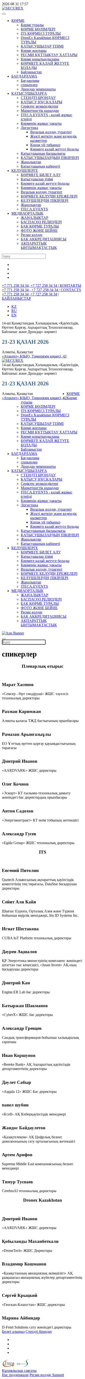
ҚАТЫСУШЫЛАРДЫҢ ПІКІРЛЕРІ (50, 158)
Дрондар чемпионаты (38, 89)
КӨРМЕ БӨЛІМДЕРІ (38, 29)
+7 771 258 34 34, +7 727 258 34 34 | (31, 286)
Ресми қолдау (31, 235)
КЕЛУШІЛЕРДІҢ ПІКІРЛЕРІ (44, 201)
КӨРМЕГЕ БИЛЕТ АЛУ (41, 175)
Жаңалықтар (31, 162)
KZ (14, 306)
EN (14, 315)
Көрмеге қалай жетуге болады (54, 149)
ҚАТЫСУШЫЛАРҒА (29, 93)
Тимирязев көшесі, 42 (49, 356)
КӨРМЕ (18, 21)
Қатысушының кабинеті (40, 166)
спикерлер (29, 85)
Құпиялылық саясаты (19, 1371)
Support (58, 1375)
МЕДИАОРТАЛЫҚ (27, 213)
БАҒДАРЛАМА (24, 76)
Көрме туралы (32, 25)
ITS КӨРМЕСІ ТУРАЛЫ (41, 33)
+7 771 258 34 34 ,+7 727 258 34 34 (29, 294)
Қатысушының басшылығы (43, 153)
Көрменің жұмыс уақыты (41, 123)
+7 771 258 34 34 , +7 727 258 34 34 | (31, 290)
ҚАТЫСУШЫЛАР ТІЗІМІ (42, 46)
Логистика (29, 128)
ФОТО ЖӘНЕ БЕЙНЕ (39, 231)
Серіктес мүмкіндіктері (39, 106)
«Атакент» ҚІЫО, (17, 356)
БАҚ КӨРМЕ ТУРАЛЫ (40, 226)
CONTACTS (71, 290)
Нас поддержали (15, 1375)
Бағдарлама (30, 81)
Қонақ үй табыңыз (45, 145)
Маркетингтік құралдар (40, 111)
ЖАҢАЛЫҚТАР (34, 218)
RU (14, 311)
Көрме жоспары (34, 51)
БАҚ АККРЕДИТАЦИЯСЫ (43, 239)
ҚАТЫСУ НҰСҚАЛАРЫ (41, 102)
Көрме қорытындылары (40, 59)
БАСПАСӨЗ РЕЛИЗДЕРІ (41, 222)
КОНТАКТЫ (70, 286)
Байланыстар (31, 72)
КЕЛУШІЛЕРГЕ (24, 171)
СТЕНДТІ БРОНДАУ (38, 98)
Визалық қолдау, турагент (51, 132)
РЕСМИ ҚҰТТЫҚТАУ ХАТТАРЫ (49, 55)
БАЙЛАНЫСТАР (16, 298)
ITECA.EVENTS (34, 209)
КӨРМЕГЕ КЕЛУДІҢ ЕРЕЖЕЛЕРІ (49, 196)
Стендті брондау (39, 1331)
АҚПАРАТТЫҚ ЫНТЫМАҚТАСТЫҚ (39, 245)
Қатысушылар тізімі (37, 179)
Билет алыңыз (13, 1331)
